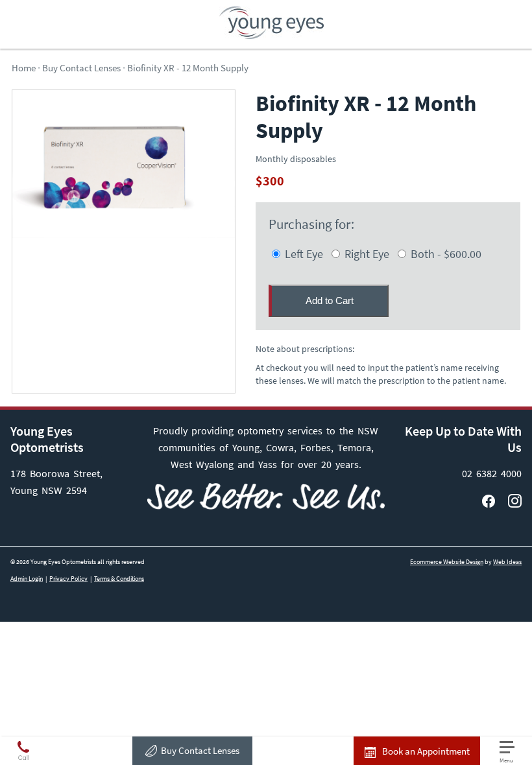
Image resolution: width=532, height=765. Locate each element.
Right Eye (365, 253)
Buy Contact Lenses (200, 750)
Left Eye (302, 253)
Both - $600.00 (444, 253)
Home (24, 68)
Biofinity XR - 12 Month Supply (187, 68)
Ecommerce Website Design (446, 562)
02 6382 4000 (492, 473)
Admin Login (26, 578)
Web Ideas (507, 562)
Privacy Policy (68, 578)
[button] (513, 752)
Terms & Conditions (119, 578)
